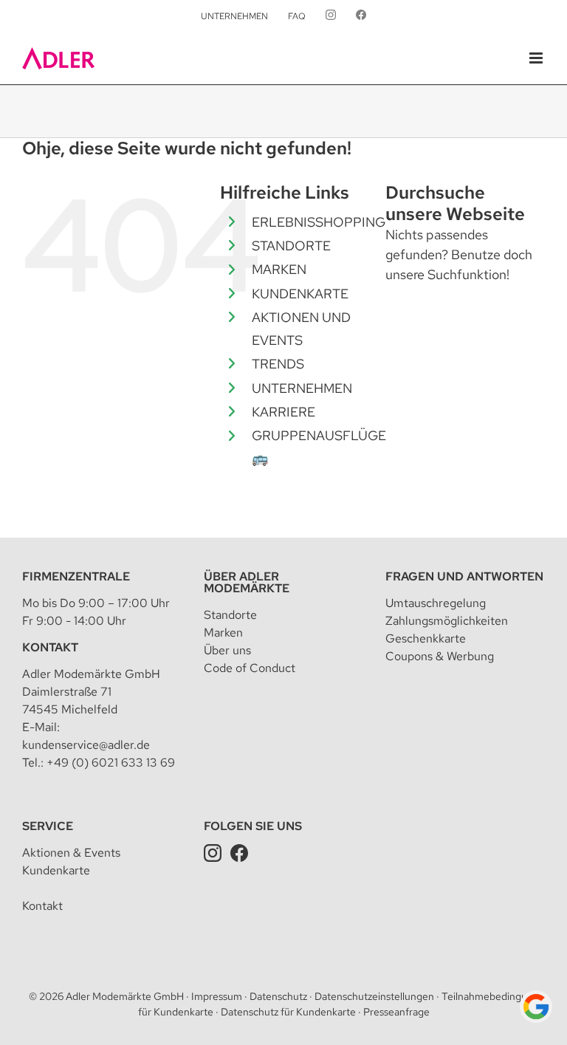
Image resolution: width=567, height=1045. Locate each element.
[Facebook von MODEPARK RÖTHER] (361, 16)
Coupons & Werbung (439, 656)
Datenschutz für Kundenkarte (288, 1011)
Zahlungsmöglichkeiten (446, 620)
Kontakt (50, 647)
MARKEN (279, 269)
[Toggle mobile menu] (537, 58)
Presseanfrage (396, 1011)
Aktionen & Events (71, 852)
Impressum (216, 996)
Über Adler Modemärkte (246, 582)
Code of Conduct (249, 668)
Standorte (230, 615)
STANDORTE (291, 245)
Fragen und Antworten (464, 576)
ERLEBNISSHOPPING (318, 221)
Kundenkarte (56, 870)
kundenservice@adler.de (86, 745)
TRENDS (278, 363)
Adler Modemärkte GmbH (125, 996)
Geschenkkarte (425, 638)
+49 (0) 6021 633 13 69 (111, 762)
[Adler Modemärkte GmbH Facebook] (239, 852)
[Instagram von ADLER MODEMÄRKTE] (331, 16)
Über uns (227, 650)
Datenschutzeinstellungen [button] (374, 996)
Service (47, 826)
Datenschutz (278, 996)
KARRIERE (283, 411)
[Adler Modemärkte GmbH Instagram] (212, 852)
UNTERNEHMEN (302, 388)
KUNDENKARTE (300, 293)
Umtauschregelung (435, 603)
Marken (223, 632)
